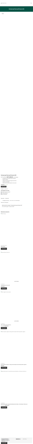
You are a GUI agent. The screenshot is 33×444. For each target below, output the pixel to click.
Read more (4, 248)
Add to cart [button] (4, 367)
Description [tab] (2, 198)
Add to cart (4, 186)
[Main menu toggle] (31, 3)
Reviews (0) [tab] (7, 198)
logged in (7, 206)
